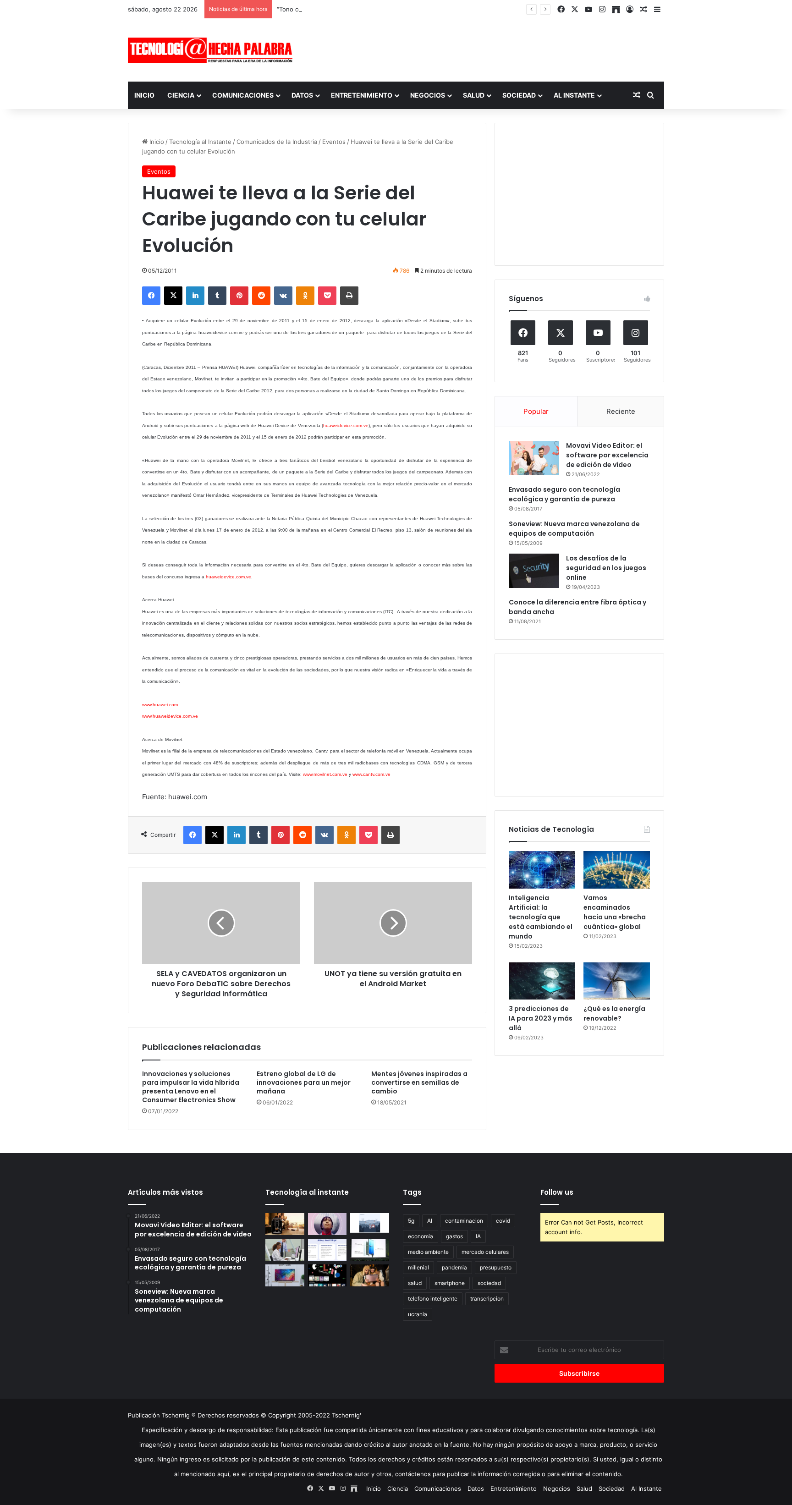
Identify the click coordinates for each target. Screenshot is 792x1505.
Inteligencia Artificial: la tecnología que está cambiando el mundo (540, 917)
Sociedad (519, 95)
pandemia (454, 1267)
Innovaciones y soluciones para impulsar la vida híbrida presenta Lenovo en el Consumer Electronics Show (190, 1086)
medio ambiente (428, 1251)
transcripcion (487, 1298)
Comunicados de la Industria (276, 141)
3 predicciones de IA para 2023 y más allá (540, 1018)
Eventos (334, 141)
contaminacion (464, 1220)
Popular (536, 411)
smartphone (449, 1283)
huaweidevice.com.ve (345, 425)
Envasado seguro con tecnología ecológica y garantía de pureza (564, 494)
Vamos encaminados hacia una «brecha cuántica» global (614, 912)
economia (420, 1236)
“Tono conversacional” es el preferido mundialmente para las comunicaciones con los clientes (410, 9)
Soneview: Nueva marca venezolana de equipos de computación (574, 528)
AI (429, 1220)
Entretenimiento (361, 95)
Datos (302, 95)
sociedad (489, 1283)
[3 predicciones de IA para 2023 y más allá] (542, 981)
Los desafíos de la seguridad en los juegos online (606, 568)
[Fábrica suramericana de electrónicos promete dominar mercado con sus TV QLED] (284, 1275)
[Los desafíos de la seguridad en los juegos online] (534, 571)
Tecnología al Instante (200, 141)
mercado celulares (485, 1251)
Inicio (144, 95)
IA (478, 1236)
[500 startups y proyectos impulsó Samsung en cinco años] (327, 1275)
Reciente (620, 411)
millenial (418, 1267)
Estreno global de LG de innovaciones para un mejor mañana (304, 1082)
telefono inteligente (432, 1298)
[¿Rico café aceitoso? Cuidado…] (284, 1224)
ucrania (417, 1314)
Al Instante (574, 95)
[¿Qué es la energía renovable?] (616, 981)
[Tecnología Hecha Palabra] (212, 50)
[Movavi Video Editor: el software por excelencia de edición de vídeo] (534, 458)
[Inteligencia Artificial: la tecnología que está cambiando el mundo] (542, 870)
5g (411, 1220)
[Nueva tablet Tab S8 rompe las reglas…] (369, 1275)
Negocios (427, 95)
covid (503, 1220)
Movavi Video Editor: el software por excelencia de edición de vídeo (607, 455)
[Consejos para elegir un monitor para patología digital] (284, 1250)
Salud (473, 95)
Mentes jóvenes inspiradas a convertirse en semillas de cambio (419, 1082)
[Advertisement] (487, 49)
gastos (454, 1236)
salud (415, 1283)
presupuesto (496, 1267)
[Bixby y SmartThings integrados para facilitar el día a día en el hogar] (327, 1250)
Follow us (556, 1192)
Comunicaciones (243, 95)
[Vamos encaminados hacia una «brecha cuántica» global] (616, 870)
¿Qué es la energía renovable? (614, 1013)
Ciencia (180, 95)
